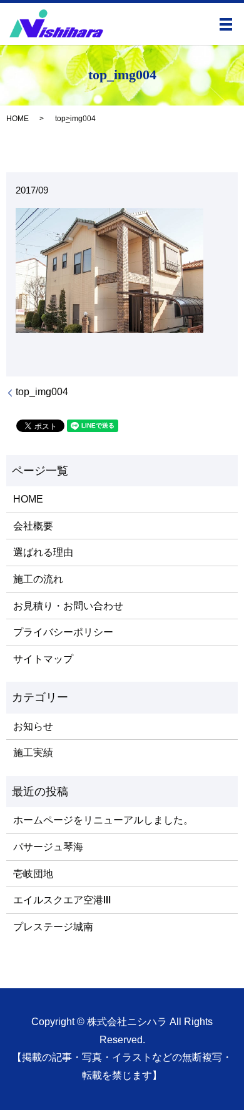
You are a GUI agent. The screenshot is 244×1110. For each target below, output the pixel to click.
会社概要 (33, 526)
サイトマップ (43, 659)
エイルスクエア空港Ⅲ (62, 900)
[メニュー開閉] (226, 24)
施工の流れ (38, 579)
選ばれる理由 (43, 552)
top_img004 (42, 391)
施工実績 (33, 752)
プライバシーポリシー (63, 632)
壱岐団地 (33, 873)
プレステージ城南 (53, 926)
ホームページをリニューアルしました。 (103, 820)
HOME (17, 118)
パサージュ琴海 (48, 847)
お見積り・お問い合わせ (68, 606)
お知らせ (33, 726)
